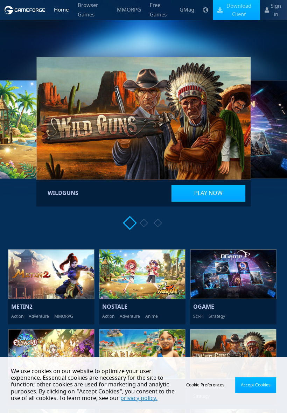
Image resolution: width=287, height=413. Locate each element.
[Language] (205, 10)
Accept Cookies (256, 385)
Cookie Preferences (205, 385)
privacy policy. (139, 398)
